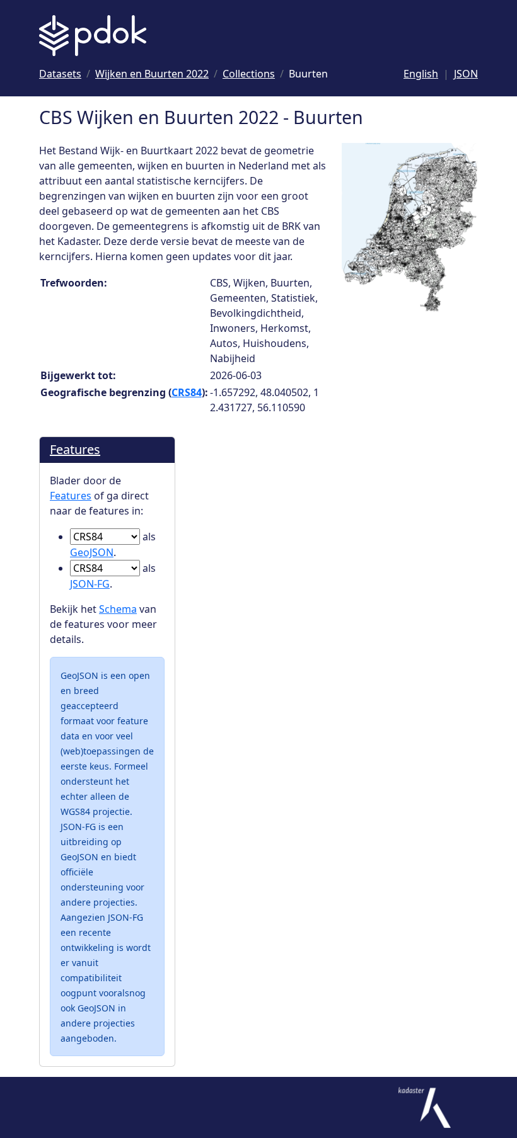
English (421, 74)
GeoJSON (91, 552)
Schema (118, 609)
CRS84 (186, 392)
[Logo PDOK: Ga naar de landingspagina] (92, 35)
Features (75, 449)
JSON (466, 74)
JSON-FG (90, 584)
